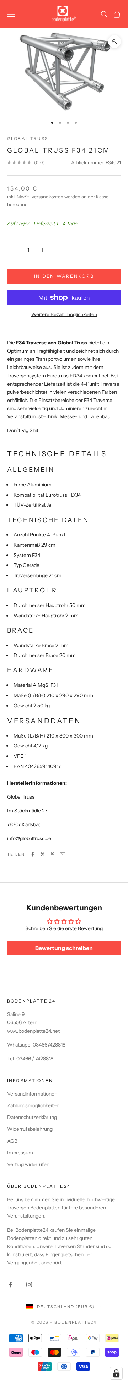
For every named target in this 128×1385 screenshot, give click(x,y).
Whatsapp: (20, 1045)
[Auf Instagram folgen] (29, 1284)
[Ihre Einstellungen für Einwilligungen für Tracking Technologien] (116, 1373)
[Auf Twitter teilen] (43, 854)
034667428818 (49, 1045)
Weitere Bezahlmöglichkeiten (64, 314)
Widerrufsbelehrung (30, 1129)
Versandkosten (47, 196)
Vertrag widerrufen (28, 1164)
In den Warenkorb (64, 276)
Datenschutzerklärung (32, 1117)
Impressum (20, 1152)
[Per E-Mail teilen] (62, 854)
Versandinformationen (32, 1094)
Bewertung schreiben (64, 947)
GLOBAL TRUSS (27, 138)
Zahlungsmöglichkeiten (33, 1105)
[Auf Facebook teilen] (33, 854)
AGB (12, 1141)
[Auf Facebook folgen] (10, 1284)
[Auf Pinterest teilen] (52, 854)
